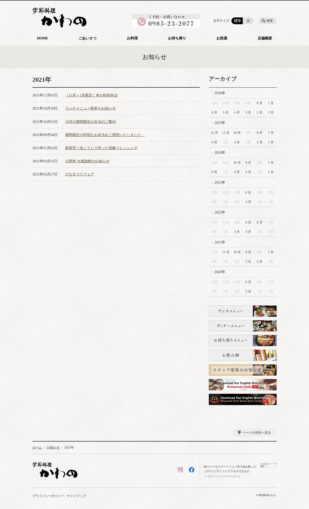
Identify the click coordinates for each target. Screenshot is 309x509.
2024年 (219, 152)
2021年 (219, 242)
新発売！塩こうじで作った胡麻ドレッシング (101, 148)
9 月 (248, 162)
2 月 (259, 112)
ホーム (37, 447)
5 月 (225, 112)
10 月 (237, 132)
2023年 (219, 182)
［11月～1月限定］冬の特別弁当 (91, 95)
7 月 (271, 103)
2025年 (219, 123)
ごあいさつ (87, 38)
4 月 (237, 112)
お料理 (132, 38)
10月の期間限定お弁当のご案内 (90, 122)
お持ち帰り (177, 38)
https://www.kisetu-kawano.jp (224, 476)
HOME (42, 38)
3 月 (248, 112)
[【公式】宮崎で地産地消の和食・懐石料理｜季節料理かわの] (59, 15)
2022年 (219, 212)
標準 (237, 21)
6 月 (214, 112)
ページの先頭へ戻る (256, 432)
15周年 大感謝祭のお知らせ (87, 161)
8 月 (259, 103)
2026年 (219, 93)
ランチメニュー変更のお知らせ (90, 108)
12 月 (214, 132)
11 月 (225, 132)
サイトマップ (76, 496)
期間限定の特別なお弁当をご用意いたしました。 (105, 135)
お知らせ (53, 447)
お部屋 (221, 38)
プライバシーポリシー (48, 496)
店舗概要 (265, 38)
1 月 (271, 112)
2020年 (219, 272)
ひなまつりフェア (79, 174)
